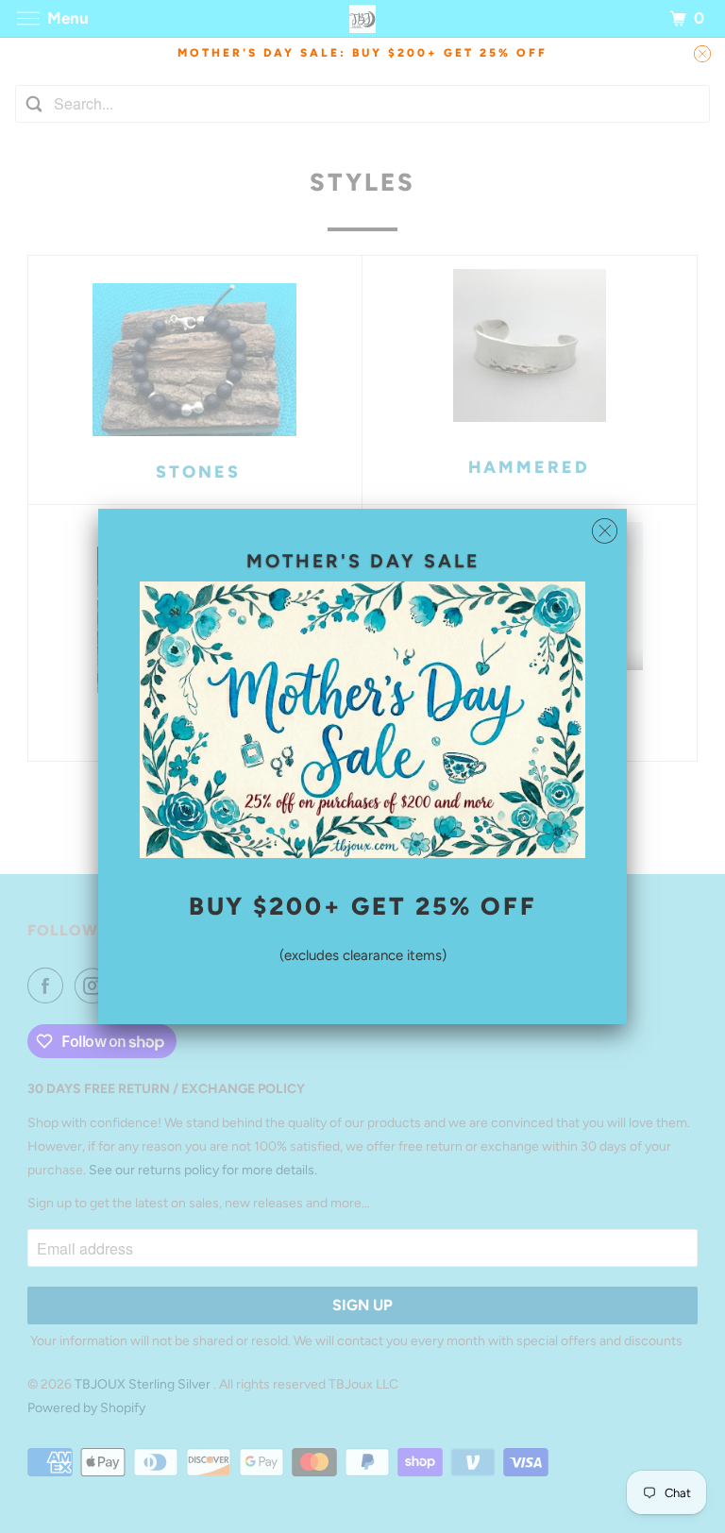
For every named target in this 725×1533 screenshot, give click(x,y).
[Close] (604, 531)
